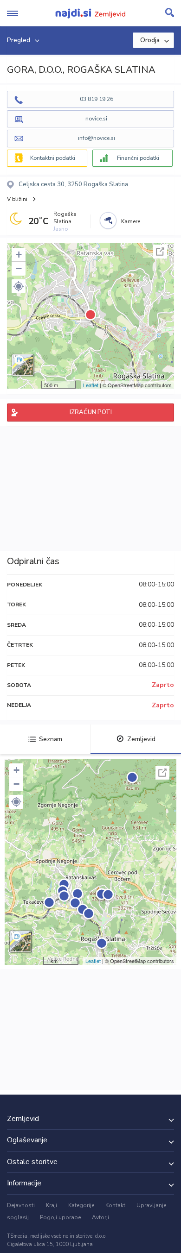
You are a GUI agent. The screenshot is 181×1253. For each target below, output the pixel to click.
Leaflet (90, 385)
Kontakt (115, 1205)
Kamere (130, 221)
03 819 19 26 (96, 99)
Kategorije (81, 1205)
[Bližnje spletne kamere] (108, 220)
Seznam (50, 739)
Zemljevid (141, 739)
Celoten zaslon (160, 251)
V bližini (17, 199)
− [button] (19, 268)
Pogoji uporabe (60, 1217)
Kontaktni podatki (52, 158)
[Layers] (23, 365)
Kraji (51, 1205)
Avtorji (100, 1217)
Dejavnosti (21, 1205)
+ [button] (19, 254)
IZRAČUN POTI (91, 412)
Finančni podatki (138, 158)
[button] (19, 286)
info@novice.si (96, 138)
